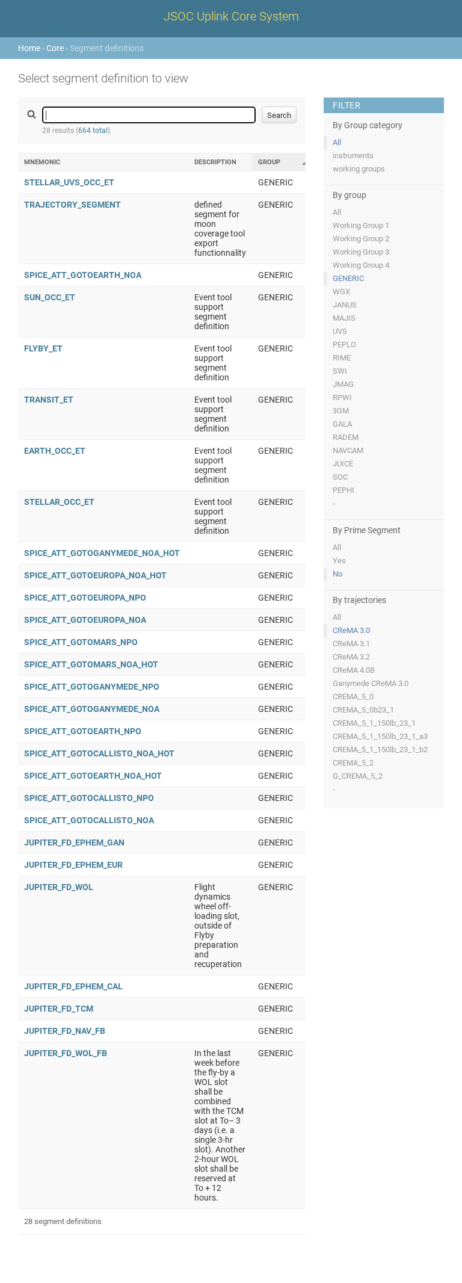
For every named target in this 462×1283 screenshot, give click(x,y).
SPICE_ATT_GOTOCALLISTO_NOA (89, 820)
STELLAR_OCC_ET (59, 502)
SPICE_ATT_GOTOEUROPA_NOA (85, 620)
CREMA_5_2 (353, 762)
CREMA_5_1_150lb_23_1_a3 (380, 736)
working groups (359, 168)
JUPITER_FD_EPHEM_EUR (73, 865)
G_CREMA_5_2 (358, 776)
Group (269, 162)
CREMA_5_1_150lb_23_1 (374, 723)
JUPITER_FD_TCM (58, 1008)
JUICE (343, 463)
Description (215, 162)
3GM (341, 410)
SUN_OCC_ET (49, 297)
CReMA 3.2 (351, 656)
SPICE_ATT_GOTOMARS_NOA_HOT (91, 664)
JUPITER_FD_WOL (58, 887)
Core (55, 48)
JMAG (343, 384)
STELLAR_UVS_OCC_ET (69, 182)
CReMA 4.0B (354, 670)
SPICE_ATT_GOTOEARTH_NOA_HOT (93, 776)
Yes (339, 560)
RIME (342, 357)
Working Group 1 (361, 225)
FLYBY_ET (43, 348)
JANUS (345, 304)
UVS (340, 331)
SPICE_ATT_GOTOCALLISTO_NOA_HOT (99, 753)
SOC (340, 476)
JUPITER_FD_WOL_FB (65, 1053)
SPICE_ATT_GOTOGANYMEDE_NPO (91, 686)
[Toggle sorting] (304, 163)
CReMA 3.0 (351, 630)
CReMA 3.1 (351, 643)
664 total (93, 130)
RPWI (342, 397)
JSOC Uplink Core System (231, 16)
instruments (353, 155)
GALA (342, 423)
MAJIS (344, 318)
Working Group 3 (361, 251)
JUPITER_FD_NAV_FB (64, 1031)
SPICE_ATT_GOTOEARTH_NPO (82, 731)
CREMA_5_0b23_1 (363, 709)
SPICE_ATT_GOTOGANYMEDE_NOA (91, 709)
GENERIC (348, 278)
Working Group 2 (361, 238)
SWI (340, 371)
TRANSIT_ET (48, 399)
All (337, 142)
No (337, 573)
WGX (341, 291)
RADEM (346, 437)
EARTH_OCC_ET (54, 451)
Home (29, 48)
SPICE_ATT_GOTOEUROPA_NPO (85, 597)
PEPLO (344, 344)
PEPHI (343, 490)
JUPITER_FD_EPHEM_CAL (73, 986)
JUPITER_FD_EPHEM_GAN (74, 842)
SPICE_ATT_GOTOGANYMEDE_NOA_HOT (102, 553)
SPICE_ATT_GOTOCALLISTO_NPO (89, 798)
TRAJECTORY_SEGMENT (72, 204)
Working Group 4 (361, 265)
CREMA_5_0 (353, 696)
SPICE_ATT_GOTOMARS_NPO (81, 642)
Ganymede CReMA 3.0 (370, 683)
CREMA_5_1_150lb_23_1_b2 (380, 749)
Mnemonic (42, 162)
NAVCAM (348, 450)
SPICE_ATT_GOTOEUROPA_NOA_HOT (95, 575)
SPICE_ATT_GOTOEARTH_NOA (82, 275)
